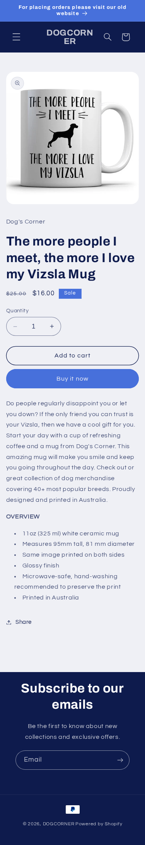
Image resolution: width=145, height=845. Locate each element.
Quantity (17, 310)
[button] (16, 37)
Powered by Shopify (98, 824)
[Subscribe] (120, 759)
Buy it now (72, 379)
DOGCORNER (59, 824)
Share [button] (23, 622)
